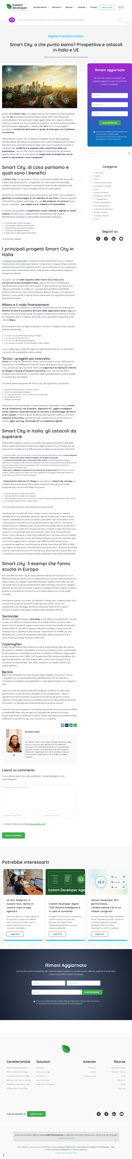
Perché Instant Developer (17, 1068)
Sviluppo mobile (100, 212)
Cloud (96, 179)
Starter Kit (121, 1080)
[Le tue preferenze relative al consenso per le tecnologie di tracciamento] (4, 1155)
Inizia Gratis (107, 7)
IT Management (100, 199)
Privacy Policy (60, 1153)
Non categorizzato (101, 206)
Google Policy (63, 1138)
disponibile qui (37, 824)
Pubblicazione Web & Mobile (18, 1076)
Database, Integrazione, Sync (18, 1084)
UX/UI (96, 219)
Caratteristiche (39, 7)
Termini (71, 1138)
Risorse (69, 7)
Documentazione (118, 1068)
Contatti (92, 1072)
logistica (65, 138)
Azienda (81, 7)
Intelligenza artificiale (102, 196)
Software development (103, 209)
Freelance (40, 1068)
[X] (67, 725)
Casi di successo (42, 1080)
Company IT (41, 1076)
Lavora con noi (90, 1076)
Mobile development (102, 202)
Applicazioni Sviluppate (45, 1084)
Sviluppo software (101, 216)
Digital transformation (66, 36)
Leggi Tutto (15, 934)
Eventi (96, 189)
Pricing (94, 7)
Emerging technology (102, 186)
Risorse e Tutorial (118, 1072)
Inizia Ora (121, 1088)
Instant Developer (101, 192)
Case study (98, 173)
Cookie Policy (72, 1153)
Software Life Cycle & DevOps (19, 1080)
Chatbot (97, 176)
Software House (43, 1072)
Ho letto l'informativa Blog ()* (25, 824)
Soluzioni (56, 7)
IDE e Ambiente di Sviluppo (17, 1072)
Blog (123, 1076)
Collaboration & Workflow (17, 1088)
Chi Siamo (92, 1068)
